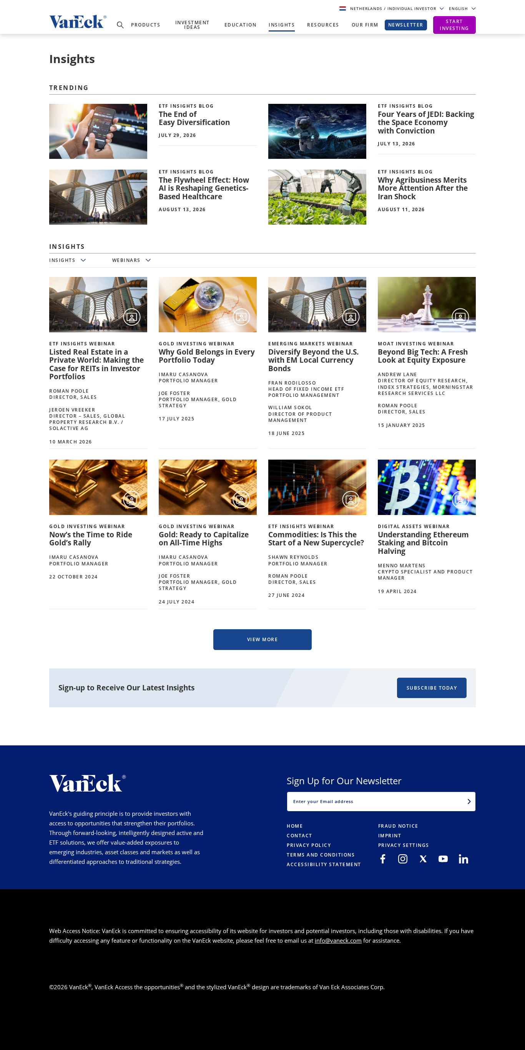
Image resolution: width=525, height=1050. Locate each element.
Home (295, 826)
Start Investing (454, 25)
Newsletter (406, 25)
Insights (282, 25)
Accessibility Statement (324, 864)
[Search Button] (120, 25)
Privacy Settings (403, 845)
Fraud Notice (398, 826)
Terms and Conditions (321, 855)
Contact (299, 835)
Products (145, 25)
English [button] (459, 8)
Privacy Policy (309, 845)
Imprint (390, 835)
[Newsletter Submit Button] (469, 802)
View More (262, 639)
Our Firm (365, 25)
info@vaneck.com (338, 940)
